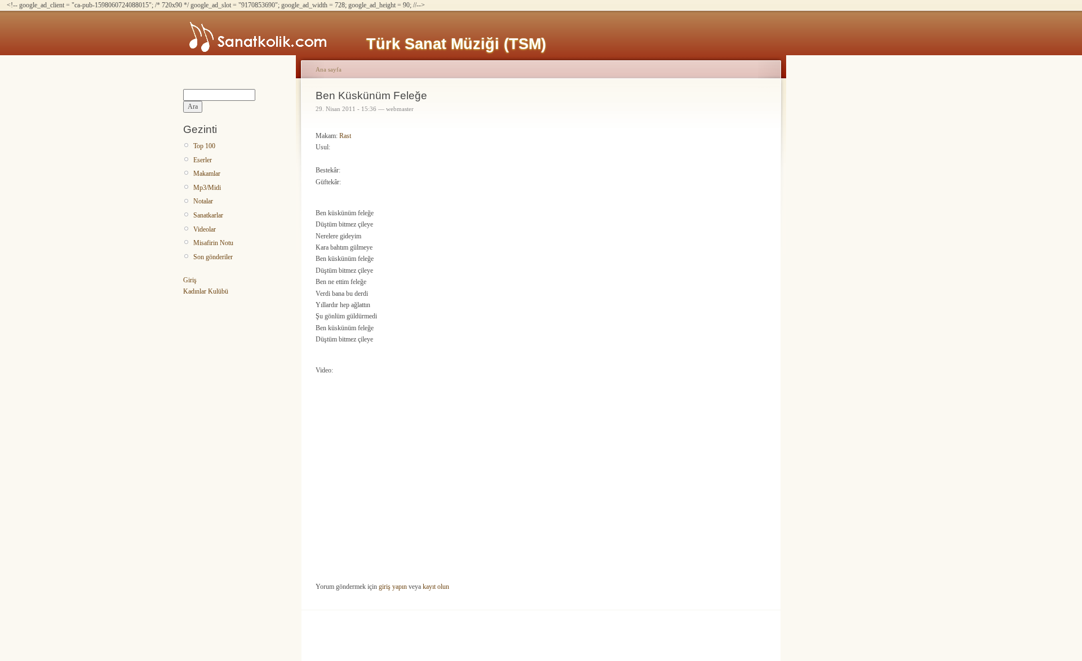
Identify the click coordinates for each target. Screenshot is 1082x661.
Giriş (190, 280)
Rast (345, 136)
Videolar (204, 229)
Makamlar (206, 174)
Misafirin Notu (213, 243)
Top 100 (204, 146)
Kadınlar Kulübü (205, 291)
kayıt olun (436, 587)
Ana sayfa (329, 69)
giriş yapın (393, 587)
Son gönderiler (213, 257)
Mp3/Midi (207, 188)
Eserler (202, 160)
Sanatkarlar (208, 215)
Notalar (203, 201)
